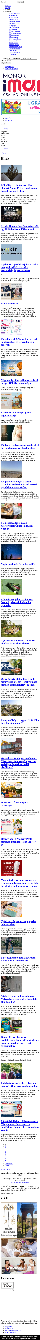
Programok (4, 132)
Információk (5, 134)
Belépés (7, 8)
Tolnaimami (13, 51)
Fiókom (7, 10)
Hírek (3, 135)
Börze (3, 139)
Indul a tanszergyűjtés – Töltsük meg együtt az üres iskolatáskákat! (20, 1084)
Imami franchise (10, 1332)
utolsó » (7, 1166)
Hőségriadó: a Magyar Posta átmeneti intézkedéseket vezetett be (18, 841)
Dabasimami (13, 19)
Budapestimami (14, 14)
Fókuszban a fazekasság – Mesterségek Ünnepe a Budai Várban (17, 525)
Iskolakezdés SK (10, 303)
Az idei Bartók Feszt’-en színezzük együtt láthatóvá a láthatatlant (20, 228)
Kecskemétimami (15, 33)
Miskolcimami (14, 35)
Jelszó (3, 60)
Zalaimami (13, 54)
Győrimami (13, 29)
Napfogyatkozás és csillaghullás (18, 564)
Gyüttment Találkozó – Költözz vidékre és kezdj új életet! (18, 642)
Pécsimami (13, 41)
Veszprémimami (14, 52)
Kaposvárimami (14, 31)
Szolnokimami (14, 45)
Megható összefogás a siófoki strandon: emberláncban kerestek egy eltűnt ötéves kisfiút (19, 484)
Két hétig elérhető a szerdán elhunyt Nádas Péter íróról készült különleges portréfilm (19, 188)
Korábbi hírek (5, 1169)
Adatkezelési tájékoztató (13, 1330)
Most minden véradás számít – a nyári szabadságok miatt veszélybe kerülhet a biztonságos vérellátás (20, 883)
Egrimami (12, 25)
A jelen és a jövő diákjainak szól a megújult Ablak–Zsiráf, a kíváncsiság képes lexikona (19, 267)
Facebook (8, 120)
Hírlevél (8, 6)
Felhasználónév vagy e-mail (11, 58)
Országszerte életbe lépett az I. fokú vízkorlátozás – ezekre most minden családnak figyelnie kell (19, 681)
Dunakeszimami (14, 23)
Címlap (3, 153)
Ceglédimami (13, 15)
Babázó (3, 143)
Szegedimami (13, 43)
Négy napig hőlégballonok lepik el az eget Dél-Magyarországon (19, 382)
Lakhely (8, 12)
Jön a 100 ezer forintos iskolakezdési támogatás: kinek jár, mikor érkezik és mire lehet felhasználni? (20, 1041)
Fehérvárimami (14, 27)
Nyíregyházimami (15, 39)
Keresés (7, 118)
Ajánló (3, 137)
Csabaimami (13, 17)
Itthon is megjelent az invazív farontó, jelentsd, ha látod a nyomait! (17, 602)
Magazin (4, 141)
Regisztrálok (9, 67)
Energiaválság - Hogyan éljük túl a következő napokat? (20, 721)
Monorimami (13, 37)
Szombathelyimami (15, 47)
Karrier (3, 145)
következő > (9, 1164)
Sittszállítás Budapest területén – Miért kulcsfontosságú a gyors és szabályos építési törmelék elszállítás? (19, 763)
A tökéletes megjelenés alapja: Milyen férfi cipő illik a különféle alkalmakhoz (19, 999)
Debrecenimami (14, 21)
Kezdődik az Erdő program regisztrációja (16, 414)
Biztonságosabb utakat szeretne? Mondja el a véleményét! (18, 959)
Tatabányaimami (14, 49)
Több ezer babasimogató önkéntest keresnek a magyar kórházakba (20, 446)
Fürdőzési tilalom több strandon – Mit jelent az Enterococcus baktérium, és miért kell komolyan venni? (20, 1125)
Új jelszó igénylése (11, 69)
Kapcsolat (8, 1327)
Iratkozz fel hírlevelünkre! (20, 1182)
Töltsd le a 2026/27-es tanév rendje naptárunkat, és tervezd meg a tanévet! (20, 342)
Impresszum (9, 1329)
